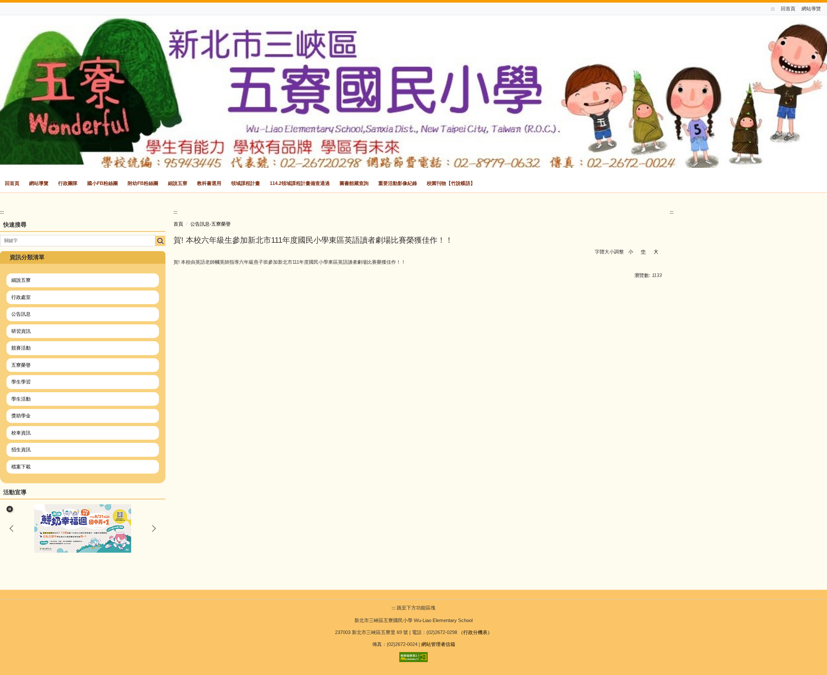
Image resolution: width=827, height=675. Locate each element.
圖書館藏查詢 (354, 183)
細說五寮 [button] (177, 183)
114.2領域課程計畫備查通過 (300, 183)
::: (773, 8)
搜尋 (160, 241)
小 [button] (630, 251)
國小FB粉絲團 (102, 183)
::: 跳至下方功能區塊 (413, 607)
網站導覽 (811, 8)
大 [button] (656, 251)
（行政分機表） (475, 632)
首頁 (178, 224)
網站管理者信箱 (438, 644)
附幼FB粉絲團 (143, 183)
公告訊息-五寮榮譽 (210, 224)
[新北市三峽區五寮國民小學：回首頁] (413, 90)
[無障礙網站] (413, 656)
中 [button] (643, 251)
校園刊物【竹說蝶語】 (451, 183)
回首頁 (788, 8)
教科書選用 (209, 183)
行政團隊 (68, 183)
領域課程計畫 (245, 183)
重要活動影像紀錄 (397, 183)
